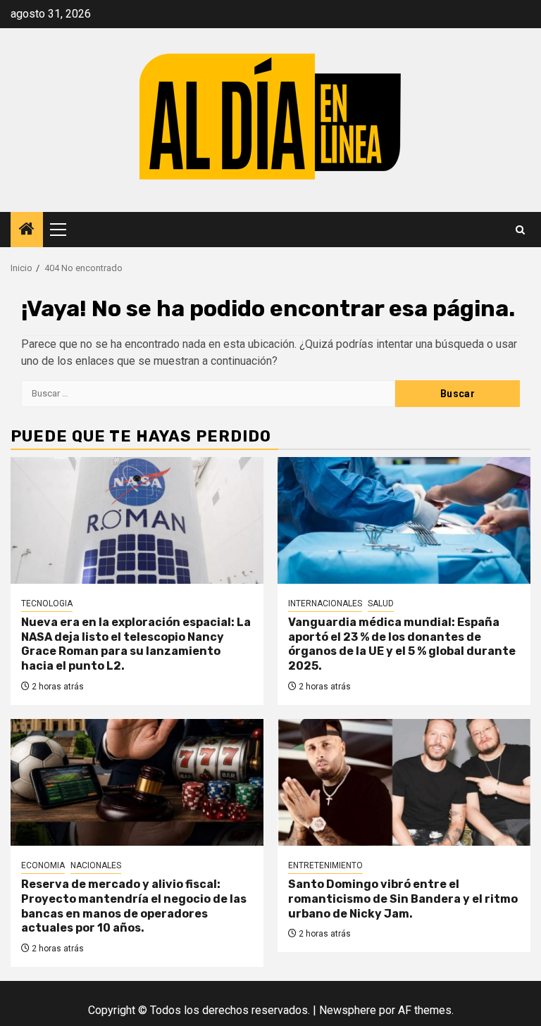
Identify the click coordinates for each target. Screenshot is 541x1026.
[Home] (27, 230)
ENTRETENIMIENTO (325, 865)
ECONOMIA (43, 865)
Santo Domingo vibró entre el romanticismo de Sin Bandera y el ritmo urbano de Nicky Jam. (403, 898)
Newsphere (347, 1010)
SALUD (381, 603)
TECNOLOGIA (47, 603)
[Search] (520, 230)
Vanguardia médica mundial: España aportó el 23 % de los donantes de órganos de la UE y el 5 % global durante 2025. (402, 643)
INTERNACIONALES (325, 603)
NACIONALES (95, 865)
